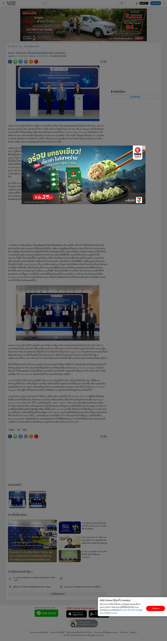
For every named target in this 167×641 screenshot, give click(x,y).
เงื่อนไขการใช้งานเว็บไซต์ (129, 610)
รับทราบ (155, 608)
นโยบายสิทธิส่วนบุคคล (108, 613)
